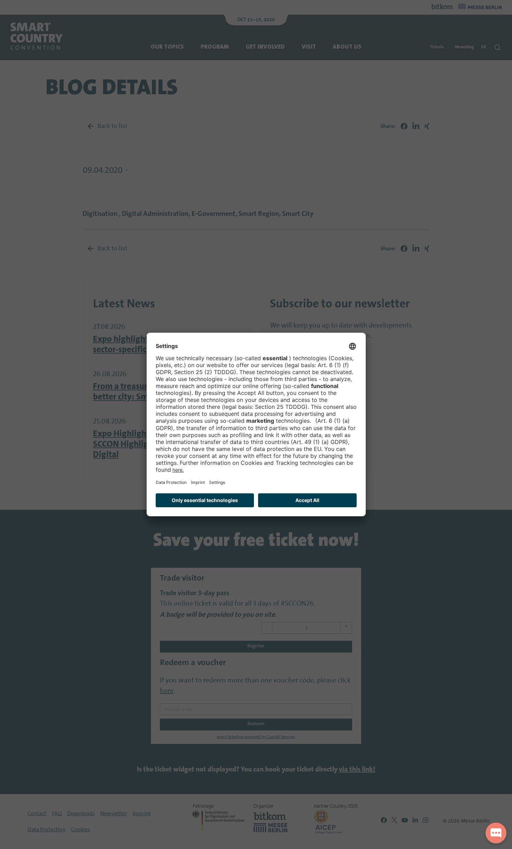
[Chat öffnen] (496, 833)
